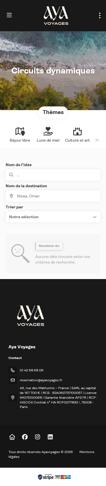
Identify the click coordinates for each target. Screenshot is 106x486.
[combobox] (53, 196)
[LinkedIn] (50, 437)
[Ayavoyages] (30, 316)
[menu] (99, 15)
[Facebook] (24, 437)
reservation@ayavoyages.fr (41, 380)
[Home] (12, 437)
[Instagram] (37, 437)
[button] (53, 216)
